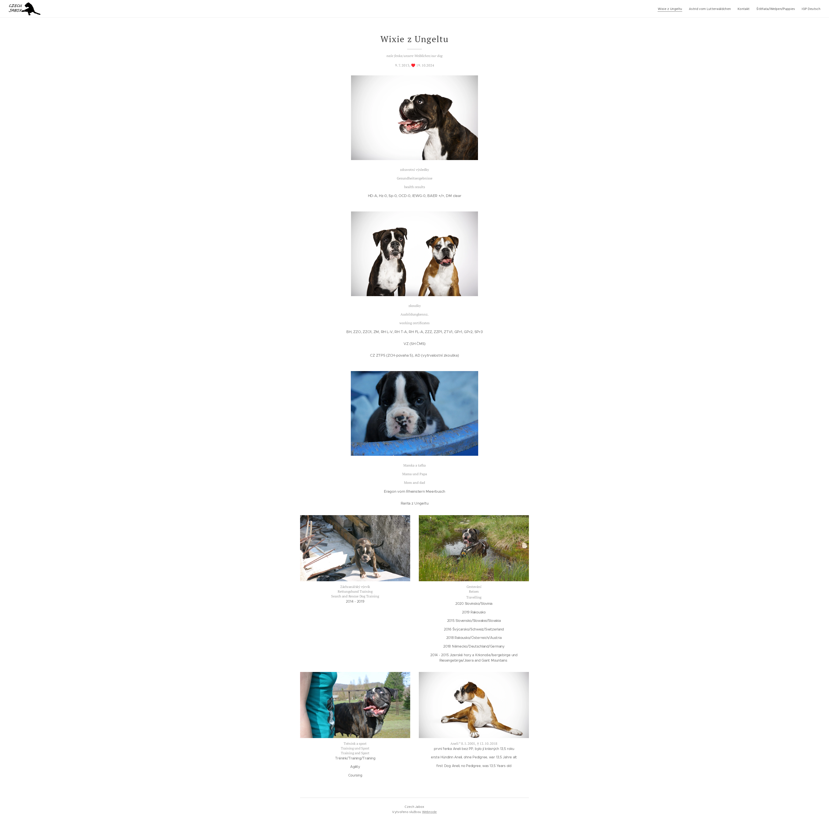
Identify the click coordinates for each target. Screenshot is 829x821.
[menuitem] (671, 8)
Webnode (429, 812)
